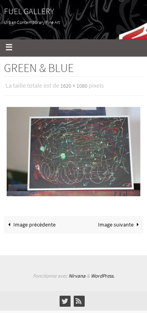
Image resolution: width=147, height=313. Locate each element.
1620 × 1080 (73, 85)
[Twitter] (65, 299)
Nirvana (77, 274)
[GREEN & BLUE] (73, 149)
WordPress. (102, 274)
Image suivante (116, 222)
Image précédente (34, 222)
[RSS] (79, 299)
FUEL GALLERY (29, 11)
